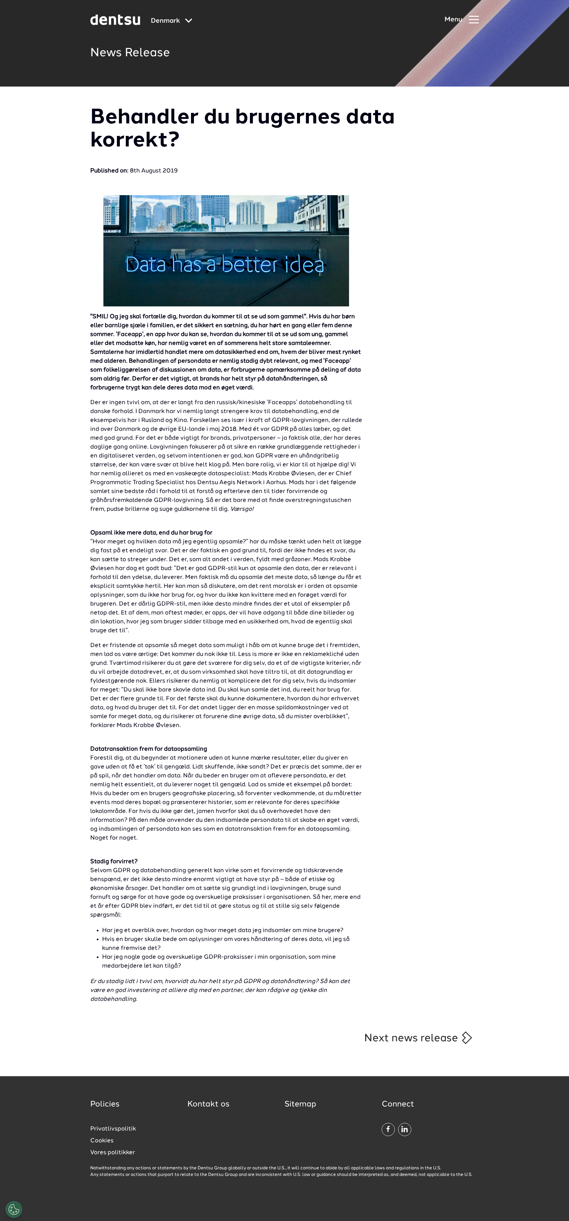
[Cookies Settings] (14, 1209)
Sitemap (300, 1104)
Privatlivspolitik (113, 1129)
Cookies (102, 1141)
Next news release (412, 1038)
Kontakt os (208, 1104)
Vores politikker (112, 1153)
